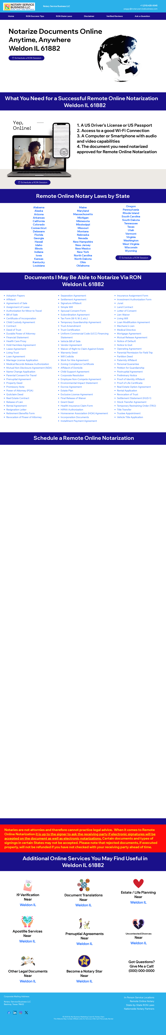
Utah (131, 230)
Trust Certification (70, 329)
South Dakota (131, 220)
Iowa (39, 255)
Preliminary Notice (127, 375)
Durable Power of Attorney (20, 333)
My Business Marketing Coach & (83, 1017)
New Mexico (83, 248)
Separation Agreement (73, 295)
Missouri (83, 228)
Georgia (39, 238)
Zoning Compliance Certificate (77, 364)
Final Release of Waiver (73, 398)
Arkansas (39, 217)
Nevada (83, 238)
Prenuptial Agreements (84, 934)
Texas (130, 226)
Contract (11, 325)
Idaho (38, 245)
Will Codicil (66, 356)
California (39, 221)
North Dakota (83, 258)
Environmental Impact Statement (79, 382)
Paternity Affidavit (127, 360)
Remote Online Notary (142, 1001)
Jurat (120, 303)
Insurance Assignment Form (132, 295)
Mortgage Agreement (129, 333)
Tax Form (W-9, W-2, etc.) (74, 318)
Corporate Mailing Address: (17, 996)
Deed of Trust (13, 329)
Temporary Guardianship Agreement (81, 322)
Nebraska (83, 234)
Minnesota (83, 221)
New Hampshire (83, 241)
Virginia (131, 237)
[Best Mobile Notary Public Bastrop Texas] (9, 1012)
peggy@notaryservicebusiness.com (140, 8)
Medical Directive (126, 329)
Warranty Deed (69, 352)
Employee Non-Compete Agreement (81, 379)
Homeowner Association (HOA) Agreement (84, 413)
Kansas (38, 258)
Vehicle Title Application (130, 417)
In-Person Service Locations (139, 997)
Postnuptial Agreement (130, 371)
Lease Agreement (16, 348)
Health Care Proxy (16, 341)
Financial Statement (17, 337)
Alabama (38, 207)
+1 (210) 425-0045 (148, 5)
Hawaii (39, 241)
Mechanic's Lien (125, 325)
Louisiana (39, 265)
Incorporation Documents (75, 417)
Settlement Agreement (73, 299)
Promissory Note (15, 386)
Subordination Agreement (75, 314)
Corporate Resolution (72, 375)
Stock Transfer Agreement (131, 401)
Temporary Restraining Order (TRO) (136, 405)
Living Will (122, 318)
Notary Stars (99, 1017)
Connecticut (39, 228)
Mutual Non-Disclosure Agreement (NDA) (29, 367)
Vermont (130, 233)
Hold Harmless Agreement (21, 344)
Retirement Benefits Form (20, 413)
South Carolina (131, 216)
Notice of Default (126, 341)
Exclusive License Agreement (77, 394)
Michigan (83, 217)
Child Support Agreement (75, 371)
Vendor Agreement (71, 344)
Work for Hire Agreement (75, 360)
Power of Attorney (16, 390)
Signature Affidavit (71, 303)
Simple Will (67, 307)
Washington (130, 240)
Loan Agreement (15, 356)
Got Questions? (141, 962)
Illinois (39, 248)
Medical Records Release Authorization (27, 364)
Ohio (83, 262)
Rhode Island (131, 213)
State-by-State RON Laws (140, 1005)
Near (83, 899)
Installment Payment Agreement (79, 420)
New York (83, 252)
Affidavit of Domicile (72, 367)
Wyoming (131, 250)
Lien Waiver (123, 314)
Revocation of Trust (127, 394)
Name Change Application (20, 371)
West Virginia (131, 244)
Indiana (38, 252)
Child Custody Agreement (20, 322)
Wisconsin (130, 247)
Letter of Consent (126, 310)
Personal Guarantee (128, 364)
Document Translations (83, 895)
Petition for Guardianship (130, 367)
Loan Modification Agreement (133, 322)
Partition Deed (125, 356)
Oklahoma (82, 265)
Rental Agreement (16, 405)
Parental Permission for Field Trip (135, 352)
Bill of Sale (12, 314)
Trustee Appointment (128, 413)
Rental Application (127, 390)
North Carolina (83, 255)
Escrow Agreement (71, 386)
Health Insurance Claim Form (77, 405)
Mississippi (83, 224)
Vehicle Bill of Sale (71, 341)
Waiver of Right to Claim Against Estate (82, 348)
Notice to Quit (124, 344)
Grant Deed (67, 401)
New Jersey (83, 245)
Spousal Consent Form (73, 310)
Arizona (39, 214)
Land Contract (125, 307)
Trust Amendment (71, 325)
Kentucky (39, 262)
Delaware (39, 231)
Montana (83, 231)
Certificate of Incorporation (21, 318)
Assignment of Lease (17, 307)
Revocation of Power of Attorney (24, 417)
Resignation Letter (16, 409)
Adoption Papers (15, 295)
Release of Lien (14, 401)
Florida (38, 234)
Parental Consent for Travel (21, 375)
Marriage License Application (22, 360)
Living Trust (12, 352)
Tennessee (131, 223)
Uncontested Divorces (139, 933)
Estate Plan (67, 390)
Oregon (131, 206)
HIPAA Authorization (72, 409)
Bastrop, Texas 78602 (14, 1004)
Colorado (39, 224)
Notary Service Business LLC (56, 6)
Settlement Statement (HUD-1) (134, 398)
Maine (83, 207)
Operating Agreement (129, 348)
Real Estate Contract (17, 398)
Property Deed (14, 382)
